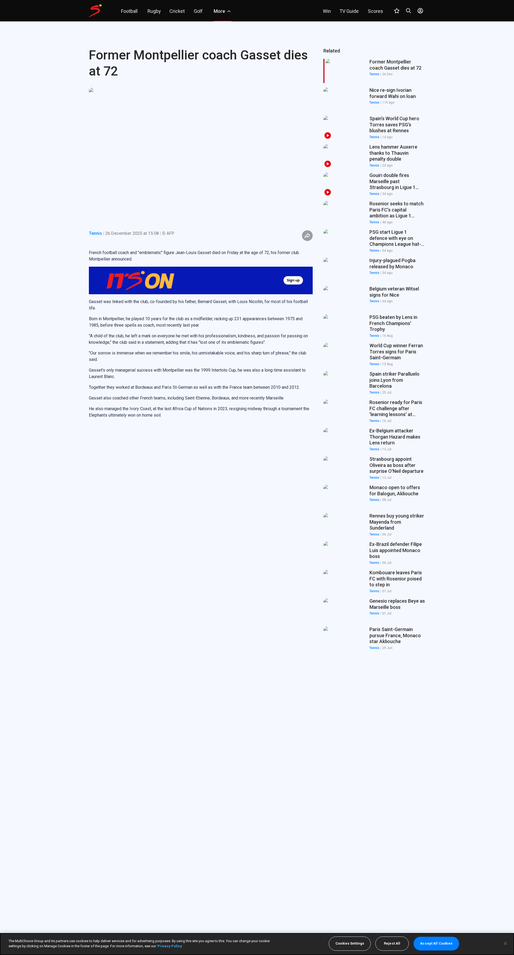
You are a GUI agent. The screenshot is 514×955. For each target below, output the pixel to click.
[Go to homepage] (95, 10)
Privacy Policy (169, 946)
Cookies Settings (349, 944)
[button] (374, 99)
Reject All (392, 944)
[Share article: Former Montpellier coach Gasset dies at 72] (307, 235)
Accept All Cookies (436, 944)
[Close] (505, 943)
